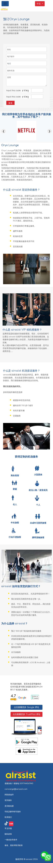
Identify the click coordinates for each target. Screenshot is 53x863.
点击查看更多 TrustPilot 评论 (26, 714)
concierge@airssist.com (16, 789)
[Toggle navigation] (5, 3)
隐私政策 (8, 834)
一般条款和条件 (11, 840)
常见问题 (8, 828)
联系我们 (8, 817)
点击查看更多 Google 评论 (26, 707)
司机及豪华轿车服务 (13, 812)
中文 (39, 4)
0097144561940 (26, 783)
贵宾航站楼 (9, 806)
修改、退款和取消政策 (14, 845)
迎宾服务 (8, 800)
